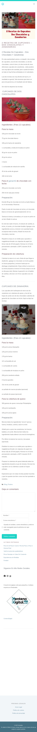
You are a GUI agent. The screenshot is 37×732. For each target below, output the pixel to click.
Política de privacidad (18, 713)
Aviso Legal (18, 707)
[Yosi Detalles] (2, 4)
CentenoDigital (8, 618)
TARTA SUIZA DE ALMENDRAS (13, 551)
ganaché (12, 181)
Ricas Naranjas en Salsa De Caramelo (15, 554)
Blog (5, 484)
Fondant (6, 560)
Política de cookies (18, 710)
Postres (10, 484)
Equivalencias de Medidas (11, 557)
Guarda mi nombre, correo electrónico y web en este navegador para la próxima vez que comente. (19, 527)
